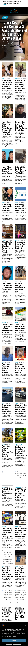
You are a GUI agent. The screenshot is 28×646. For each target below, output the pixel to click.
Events (16, 202)
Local (16, 403)
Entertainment (18, 605)
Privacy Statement (17, 644)
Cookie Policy (9, 644)
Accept (14, 640)
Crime (5, 17)
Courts (22, 4)
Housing (4, 322)
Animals (17, 78)
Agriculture (18, 487)
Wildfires (4, 605)
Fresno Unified (18, 444)
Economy (17, 281)
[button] (25, 625)
